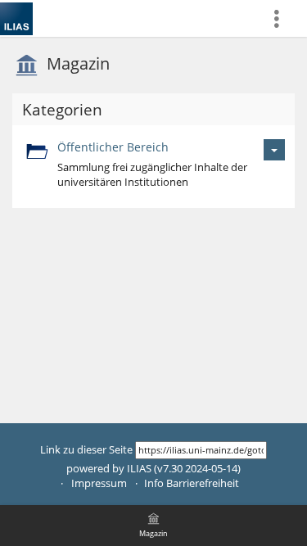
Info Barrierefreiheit (191, 483)
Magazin (78, 63)
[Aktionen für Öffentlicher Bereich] (274, 149)
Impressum (99, 483)
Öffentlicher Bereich (113, 147)
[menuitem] (283, 18)
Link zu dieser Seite (86, 450)
